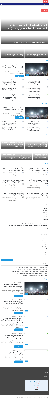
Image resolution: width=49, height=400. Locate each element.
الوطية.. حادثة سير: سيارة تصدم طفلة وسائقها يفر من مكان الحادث (8, 89)
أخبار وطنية (45, 244)
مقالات (46, 214)
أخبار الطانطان (44, 240)
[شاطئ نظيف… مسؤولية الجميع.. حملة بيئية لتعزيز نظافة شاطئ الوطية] (47, 94)
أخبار (46, 236)
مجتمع (46, 253)
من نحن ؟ (45, 216)
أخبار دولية (45, 242)
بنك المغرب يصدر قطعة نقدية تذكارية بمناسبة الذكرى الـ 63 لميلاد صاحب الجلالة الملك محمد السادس (9, 98)
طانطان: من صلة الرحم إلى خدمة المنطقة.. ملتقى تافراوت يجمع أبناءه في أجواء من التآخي (13, 55)
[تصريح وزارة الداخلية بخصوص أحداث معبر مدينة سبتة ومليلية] (36, 143)
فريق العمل (45, 212)
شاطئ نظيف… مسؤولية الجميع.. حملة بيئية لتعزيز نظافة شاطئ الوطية (33, 97)
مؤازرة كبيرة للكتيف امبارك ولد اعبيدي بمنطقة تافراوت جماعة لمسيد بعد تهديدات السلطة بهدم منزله (24, 225)
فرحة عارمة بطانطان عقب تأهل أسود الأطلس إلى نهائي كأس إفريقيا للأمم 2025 (25, 157)
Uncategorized (44, 234)
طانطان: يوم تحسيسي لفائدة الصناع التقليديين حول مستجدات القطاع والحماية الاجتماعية (9, 156)
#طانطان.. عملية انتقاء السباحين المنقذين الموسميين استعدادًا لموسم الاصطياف (12, 144)
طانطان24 (45, 210)
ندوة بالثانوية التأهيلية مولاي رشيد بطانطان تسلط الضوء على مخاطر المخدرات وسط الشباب (41, 156)
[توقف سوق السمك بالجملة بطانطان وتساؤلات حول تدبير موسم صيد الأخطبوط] (24, 37)
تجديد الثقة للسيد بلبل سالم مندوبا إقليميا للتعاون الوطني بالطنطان (30, 223)
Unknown (46, 223)
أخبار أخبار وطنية (44, 238)
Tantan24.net (20, 64)
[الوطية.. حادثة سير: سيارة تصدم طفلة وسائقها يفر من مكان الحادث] (23, 86)
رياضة (46, 250)
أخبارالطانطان (44, 246)
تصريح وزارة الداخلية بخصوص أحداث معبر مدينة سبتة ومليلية (37, 145)
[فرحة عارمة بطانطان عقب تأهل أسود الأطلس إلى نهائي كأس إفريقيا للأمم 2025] (24, 154)
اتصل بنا (45, 208)
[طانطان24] (42, 4)
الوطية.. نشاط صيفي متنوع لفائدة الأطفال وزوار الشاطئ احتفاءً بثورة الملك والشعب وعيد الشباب (36, 55)
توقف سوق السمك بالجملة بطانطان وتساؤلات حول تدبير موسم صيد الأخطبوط (30, 42)
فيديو (46, 252)
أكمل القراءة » (19, 76)
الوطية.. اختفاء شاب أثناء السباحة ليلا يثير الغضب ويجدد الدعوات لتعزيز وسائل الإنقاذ (27, 27)
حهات (46, 248)
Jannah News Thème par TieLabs (40, 397)
